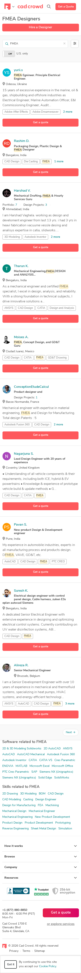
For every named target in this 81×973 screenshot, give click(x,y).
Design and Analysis (62, 308)
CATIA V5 (45, 760)
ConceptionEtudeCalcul (31, 387)
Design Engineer (45, 799)
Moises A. (21, 337)
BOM (42, 793)
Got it (10, 964)
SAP (34, 771)
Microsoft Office (62, 766)
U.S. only (22, 53)
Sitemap (39, 951)
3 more (69, 703)
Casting (28, 799)
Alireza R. (21, 665)
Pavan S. (20, 524)
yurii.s (18, 70)
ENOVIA (7, 766)
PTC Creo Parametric (15, 771)
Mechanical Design (14, 811)
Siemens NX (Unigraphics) (56, 771)
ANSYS (8, 308)
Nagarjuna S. (24, 454)
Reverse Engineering (15, 828)
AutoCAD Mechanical (31, 754)
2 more (67, 111)
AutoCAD (10, 561)
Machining (52, 805)
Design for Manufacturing (19, 805)
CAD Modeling (11, 799)
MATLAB (21, 766)
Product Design (12, 822)
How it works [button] (13, 846)
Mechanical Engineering (17, 817)
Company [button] (10, 867)
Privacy (13, 951)
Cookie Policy (47, 966)
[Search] (49, 6)
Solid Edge (45, 777)
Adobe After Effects (16, 112)
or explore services (61, 924)
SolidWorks (61, 777)
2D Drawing (10, 793)
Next (70, 732)
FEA (40, 805)
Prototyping (63, 822)
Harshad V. (22, 190)
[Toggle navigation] (9, 6)
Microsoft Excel (39, 766)
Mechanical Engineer (42, 811)
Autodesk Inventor (35, 237)
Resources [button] (11, 877)
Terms (26, 951)
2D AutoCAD (52, 748)
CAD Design (11, 161)
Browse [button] (9, 856)
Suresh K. (21, 590)
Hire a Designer (40, 27)
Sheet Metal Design (43, 828)
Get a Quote (66, 6)
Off (10, 54)
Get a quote (40, 122)
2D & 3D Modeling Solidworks (21, 748)
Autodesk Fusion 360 (17, 424)
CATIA (41, 308)
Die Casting (31, 161)
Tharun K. (21, 266)
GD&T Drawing (57, 357)
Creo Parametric (64, 760)
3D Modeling (12, 237)
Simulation (65, 828)
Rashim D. (21, 141)
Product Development (39, 822)
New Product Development (52, 817)
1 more (58, 161)
